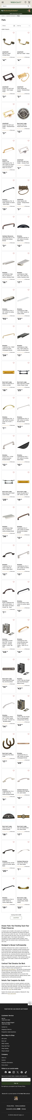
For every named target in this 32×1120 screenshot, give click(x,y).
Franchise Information (7, 1062)
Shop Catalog (5, 1048)
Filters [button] (4, 25)
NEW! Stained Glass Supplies (16, 13)
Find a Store (5, 1065)
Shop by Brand (5, 1051)
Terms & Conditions (20, 1105)
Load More (16, 917)
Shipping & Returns (6, 1029)
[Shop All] (2, 2)
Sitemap (24, 1109)
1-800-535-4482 (6, 1020)
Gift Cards (4, 1038)
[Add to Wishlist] (12, 34)
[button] (23, 25)
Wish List (4, 1041)
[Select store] (25, 2)
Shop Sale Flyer (6, 1046)
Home (3, 16)
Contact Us (4, 1027)
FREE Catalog (5, 1043)
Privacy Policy (21, 1086)
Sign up (16, 1083)
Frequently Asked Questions (9, 1032)
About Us (4, 1057)
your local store (12, 993)
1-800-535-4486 (6, 1024)
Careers (4, 1060)
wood (10, 989)
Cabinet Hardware (10, 16)
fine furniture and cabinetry (9, 969)
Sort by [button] (19, 25)
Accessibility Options (11, 1109)
